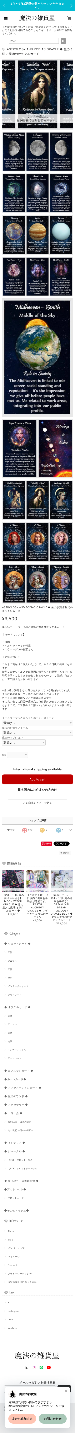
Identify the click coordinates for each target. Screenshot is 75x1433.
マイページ (14, 1256)
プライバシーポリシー (20, 1273)
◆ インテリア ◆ (14, 1142)
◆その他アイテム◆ (16, 1210)
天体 (10, 952)
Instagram (13, 1311)
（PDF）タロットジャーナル (22, 1168)
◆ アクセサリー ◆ (16, 1104)
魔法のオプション (12, 737)
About (11, 1231)
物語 (10, 977)
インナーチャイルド (18, 986)
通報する (64, 853)
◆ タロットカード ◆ (17, 943)
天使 (10, 969)
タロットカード (16, 1198)
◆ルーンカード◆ (15, 1079)
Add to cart (37, 779)
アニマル (12, 960)
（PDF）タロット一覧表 (20, 1159)
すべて (11, 830)
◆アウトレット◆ (15, 1189)
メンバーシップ (16, 1248)
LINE (10, 1319)
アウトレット (14, 994)
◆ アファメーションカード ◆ (22, 1087)
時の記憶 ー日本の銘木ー (21, 1121)
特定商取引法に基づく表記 (22, 1282)
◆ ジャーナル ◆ (14, 1151)
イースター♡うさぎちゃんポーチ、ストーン (28, 717)
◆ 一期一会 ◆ (13, 1113)
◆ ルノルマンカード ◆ (18, 1070)
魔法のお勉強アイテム (15, 727)
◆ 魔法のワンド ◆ (16, 1096)
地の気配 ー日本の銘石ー (21, 1130)
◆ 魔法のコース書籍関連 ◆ (21, 1181)
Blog (10, 1239)
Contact (12, 1265)
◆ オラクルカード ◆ (17, 1007)
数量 (4, 755)
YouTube (12, 1328)
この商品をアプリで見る (37, 802)
